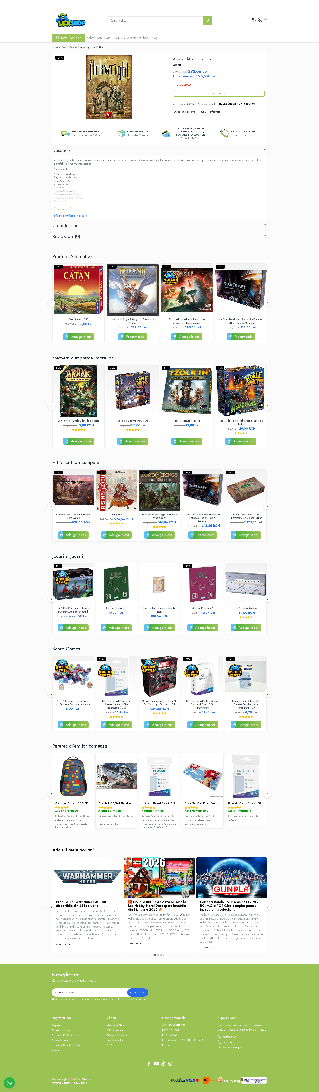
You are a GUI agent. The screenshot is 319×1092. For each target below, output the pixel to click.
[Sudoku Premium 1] (116, 583)
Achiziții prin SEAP (98, 38)
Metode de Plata (115, 1025)
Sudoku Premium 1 (116, 608)
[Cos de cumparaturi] (265, 20)
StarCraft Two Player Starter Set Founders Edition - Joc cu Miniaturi (240, 321)
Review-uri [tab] (66, 236)
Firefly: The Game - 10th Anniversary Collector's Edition (246, 516)
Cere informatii (212, 112)
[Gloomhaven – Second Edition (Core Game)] (73, 490)
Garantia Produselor (117, 1035)
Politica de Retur (115, 1030)
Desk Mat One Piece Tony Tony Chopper (210, 803)
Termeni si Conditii (61, 1030)
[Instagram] (170, 1064)
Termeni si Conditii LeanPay (66, 1045)
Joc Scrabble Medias (246, 608)
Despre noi (57, 1025)
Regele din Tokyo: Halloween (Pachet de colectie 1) (241, 422)
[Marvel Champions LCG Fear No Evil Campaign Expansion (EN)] (159, 676)
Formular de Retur (116, 1040)
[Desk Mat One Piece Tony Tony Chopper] (202, 776)
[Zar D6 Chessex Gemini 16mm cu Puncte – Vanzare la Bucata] (73, 676)
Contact (55, 1050)
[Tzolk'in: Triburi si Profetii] (187, 391)
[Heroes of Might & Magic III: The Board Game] (133, 290)
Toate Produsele (71, 38)
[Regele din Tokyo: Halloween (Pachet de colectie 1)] (241, 391)
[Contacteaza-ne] (254, 20)
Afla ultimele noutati (73, 849)
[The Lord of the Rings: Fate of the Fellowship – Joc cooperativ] (187, 290)
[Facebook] (148, 1064)
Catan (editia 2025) (78, 319)
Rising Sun (116, 514)
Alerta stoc (220, 93)
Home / (56, 47)
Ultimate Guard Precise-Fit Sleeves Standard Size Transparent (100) (116, 704)
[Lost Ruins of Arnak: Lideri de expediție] (78, 391)
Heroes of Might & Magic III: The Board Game (133, 321)
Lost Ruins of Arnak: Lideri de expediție (78, 420)
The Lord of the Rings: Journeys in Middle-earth (159, 516)
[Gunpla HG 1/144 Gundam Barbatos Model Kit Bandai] (116, 776)
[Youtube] (156, 1064)
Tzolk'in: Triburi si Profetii (186, 420)
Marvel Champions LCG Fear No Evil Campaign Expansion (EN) (159, 702)
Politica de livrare (60, 1040)
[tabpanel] (109, 87)
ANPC (110, 1045)
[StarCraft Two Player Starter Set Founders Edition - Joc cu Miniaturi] (241, 290)
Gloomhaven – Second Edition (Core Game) (73, 516)
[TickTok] (163, 1064)
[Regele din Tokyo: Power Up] (133, 391)
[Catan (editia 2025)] (78, 290)
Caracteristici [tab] (66, 225)
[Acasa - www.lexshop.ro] (76, 20)
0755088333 (229, 1037)
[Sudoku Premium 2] (202, 583)
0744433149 (229, 1042)
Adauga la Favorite (185, 112)
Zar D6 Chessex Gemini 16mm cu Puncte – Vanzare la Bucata (73, 702)
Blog (154, 38)
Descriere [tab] (62, 150)
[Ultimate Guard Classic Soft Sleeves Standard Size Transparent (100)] (245, 676)
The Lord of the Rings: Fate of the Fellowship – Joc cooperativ (187, 321)
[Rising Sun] (116, 490)
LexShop (177, 64)
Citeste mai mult (63, 944)
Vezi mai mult (62, 209)
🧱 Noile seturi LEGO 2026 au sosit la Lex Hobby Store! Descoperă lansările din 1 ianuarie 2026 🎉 (157, 906)
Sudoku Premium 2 (202, 608)
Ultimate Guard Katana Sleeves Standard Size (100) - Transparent (202, 704)
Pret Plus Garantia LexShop (131, 38)
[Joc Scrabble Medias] (245, 583)
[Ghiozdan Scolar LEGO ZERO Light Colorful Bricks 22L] (73, 776)
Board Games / (71, 47)
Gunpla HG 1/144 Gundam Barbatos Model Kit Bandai (131, 803)
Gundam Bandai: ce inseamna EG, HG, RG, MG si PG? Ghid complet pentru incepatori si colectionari (229, 906)
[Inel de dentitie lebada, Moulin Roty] (159, 583)
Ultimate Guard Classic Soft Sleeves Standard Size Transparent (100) (246, 704)
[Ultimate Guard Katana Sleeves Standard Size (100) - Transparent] (202, 676)
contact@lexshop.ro (232, 1047)
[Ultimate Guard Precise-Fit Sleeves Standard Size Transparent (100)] (116, 676)
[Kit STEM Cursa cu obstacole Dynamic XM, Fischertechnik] (73, 583)
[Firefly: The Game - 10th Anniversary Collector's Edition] (245, 490)
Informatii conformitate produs (70, 215)
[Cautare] (207, 20)
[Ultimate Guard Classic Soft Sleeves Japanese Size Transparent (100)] (159, 776)
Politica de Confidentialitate (135, 999)
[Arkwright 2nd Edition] (109, 87)
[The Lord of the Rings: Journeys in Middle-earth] (159, 490)
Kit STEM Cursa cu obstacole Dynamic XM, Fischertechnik (73, 609)
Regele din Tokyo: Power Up (132, 420)
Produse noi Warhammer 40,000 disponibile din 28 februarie (81, 904)
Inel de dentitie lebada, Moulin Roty (159, 609)
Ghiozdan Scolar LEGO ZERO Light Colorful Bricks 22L (89, 803)
